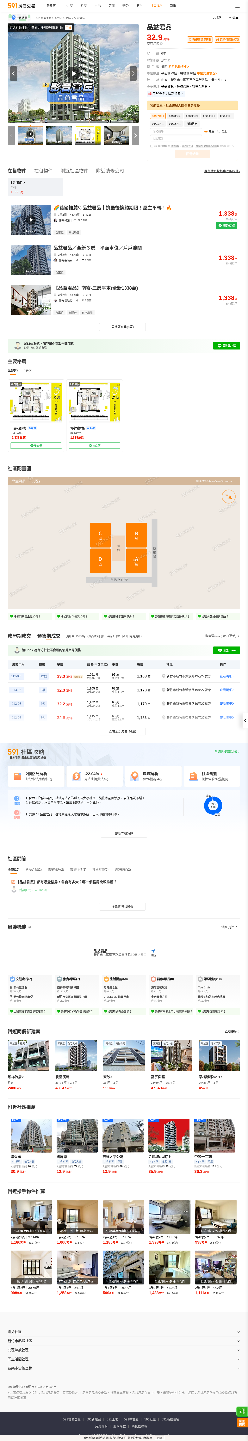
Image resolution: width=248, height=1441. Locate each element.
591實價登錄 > (45, 18)
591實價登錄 (72, 1419)
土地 (98, 5)
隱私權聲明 (187, 146)
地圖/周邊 (228, 927)
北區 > (69, 18)
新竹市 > (59, 18)
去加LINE (229, 345)
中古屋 (68, 5)
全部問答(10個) (122, 906)
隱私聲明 (147, 1438)
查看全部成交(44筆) (122, 731)
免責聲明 (101, 1426)
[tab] (19, 636)
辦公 (125, 5)
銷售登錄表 (220, 636)
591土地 (112, 1419)
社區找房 (156, 5)
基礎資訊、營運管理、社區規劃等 (184, 86)
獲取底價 (228, 225)
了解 (68, 27)
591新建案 (93, 1419)
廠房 (139, 5)
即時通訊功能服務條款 (206, 146)
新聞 (173, 5)
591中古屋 (131, 1419)
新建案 (51, 5)
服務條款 (174, 146)
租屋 (84, 5)
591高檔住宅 (170, 1419)
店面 (111, 5)
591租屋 (150, 1419)
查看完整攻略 (124, 833)
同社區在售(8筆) (122, 327)
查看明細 (226, 676)
